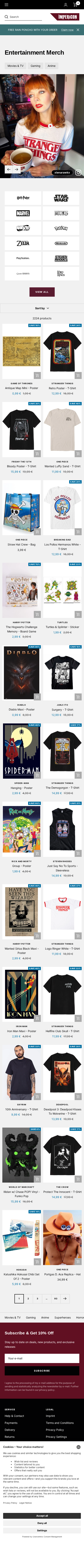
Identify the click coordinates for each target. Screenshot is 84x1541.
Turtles (62, 622)
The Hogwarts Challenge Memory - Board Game (21, 629)
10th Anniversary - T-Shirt (21, 1109)
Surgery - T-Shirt (62, 709)
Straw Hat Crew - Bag (22, 544)
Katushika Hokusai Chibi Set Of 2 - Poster (21, 1276)
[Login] (65, 4)
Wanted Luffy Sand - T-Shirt (62, 466)
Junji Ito (62, 705)
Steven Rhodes (62, 861)
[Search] (32, 17)
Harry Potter (21, 622)
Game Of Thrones (22, 383)
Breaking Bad (62, 540)
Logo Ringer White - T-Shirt (62, 948)
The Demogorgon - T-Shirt (62, 787)
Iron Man (21, 1026)
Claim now (67, 29)
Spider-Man (21, 783)
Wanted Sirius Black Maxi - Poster (22, 950)
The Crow (62, 1187)
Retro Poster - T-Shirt (62, 388)
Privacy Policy (55, 1429)
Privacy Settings (56, 1436)
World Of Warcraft (21, 1187)
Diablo (21, 705)
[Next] (65, 1298)
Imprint (50, 1415)
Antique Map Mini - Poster (21, 388)
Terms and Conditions (60, 1422)
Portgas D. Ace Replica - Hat (62, 1274)
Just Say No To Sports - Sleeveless (62, 868)
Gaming (35, 65)
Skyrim (21, 1104)
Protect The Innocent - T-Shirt (62, 1191)
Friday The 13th (21, 461)
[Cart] (75, 5)
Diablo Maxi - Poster (22, 709)
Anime (51, 65)
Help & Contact (14, 1415)
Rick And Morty (22, 861)
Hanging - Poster (21, 787)
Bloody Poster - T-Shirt (21, 466)
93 (55, 1298)
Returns (9, 1436)
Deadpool (62, 1104)
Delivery (10, 1429)
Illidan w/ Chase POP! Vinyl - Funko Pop (22, 1194)
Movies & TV (15, 65)
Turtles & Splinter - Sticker (62, 627)
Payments (11, 1422)
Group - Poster (21, 866)
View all (42, 291)
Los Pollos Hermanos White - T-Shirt (62, 546)
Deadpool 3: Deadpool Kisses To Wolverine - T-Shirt (62, 1111)
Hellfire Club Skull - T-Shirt (62, 1031)
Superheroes (63, 1317)
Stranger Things (62, 383)
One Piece (62, 461)
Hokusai (21, 1270)
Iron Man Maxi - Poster (21, 1031)
